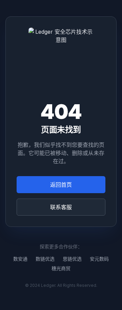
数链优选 (45, 259)
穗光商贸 (61, 268)
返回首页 (61, 184)
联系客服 (61, 207)
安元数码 (99, 259)
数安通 (20, 259)
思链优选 (72, 259)
